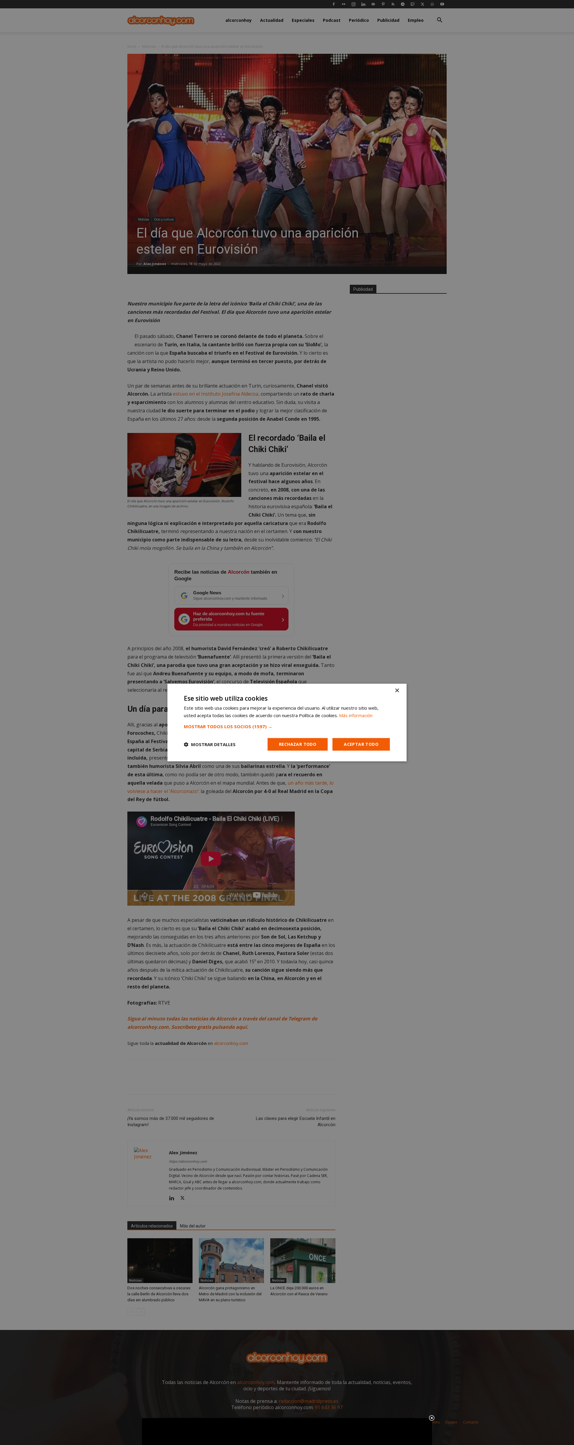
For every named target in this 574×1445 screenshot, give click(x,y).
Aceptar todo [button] (361, 744)
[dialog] (287, 722)
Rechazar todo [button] (297, 744)
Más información (356, 715)
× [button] (397, 690)
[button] (287, 726)
